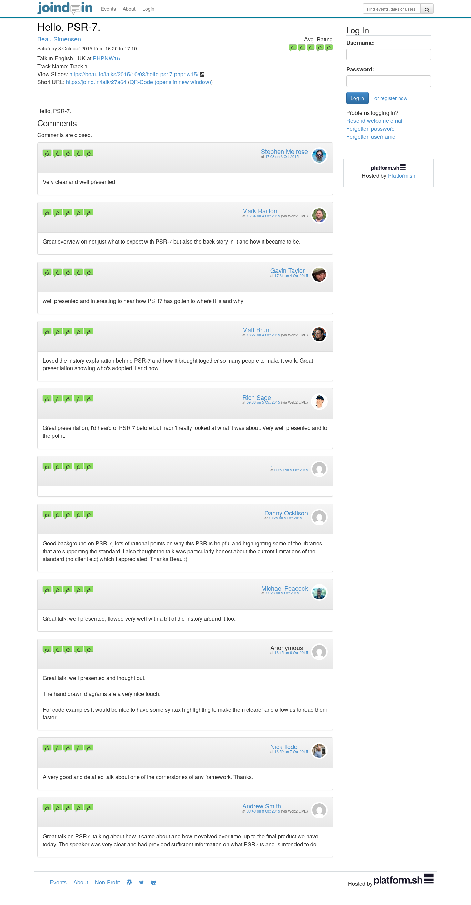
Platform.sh (401, 175)
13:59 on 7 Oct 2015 (291, 751)
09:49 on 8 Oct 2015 (263, 811)
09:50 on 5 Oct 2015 (291, 469)
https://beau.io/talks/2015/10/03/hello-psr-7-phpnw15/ (133, 74)
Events (108, 8)
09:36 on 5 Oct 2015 (263, 402)
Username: (360, 43)
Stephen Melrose (284, 151)
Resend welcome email (375, 121)
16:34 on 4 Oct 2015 (263, 215)
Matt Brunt (256, 329)
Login (148, 8)
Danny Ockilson (286, 512)
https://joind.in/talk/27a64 (96, 82)
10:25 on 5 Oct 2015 (285, 517)
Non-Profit (107, 882)
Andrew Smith (261, 805)
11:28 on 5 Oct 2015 (282, 593)
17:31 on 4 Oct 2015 (291, 275)
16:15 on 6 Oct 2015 (291, 652)
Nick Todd (284, 746)
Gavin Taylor (287, 270)
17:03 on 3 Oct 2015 (282, 156)
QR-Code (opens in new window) (170, 82)
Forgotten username (370, 136)
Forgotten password (370, 128)
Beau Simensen (59, 38)
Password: (360, 69)
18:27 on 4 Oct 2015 (263, 334)
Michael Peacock (284, 587)
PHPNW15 (106, 58)
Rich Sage (256, 397)
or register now (390, 98)
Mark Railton (259, 210)
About (129, 8)
